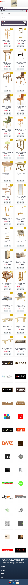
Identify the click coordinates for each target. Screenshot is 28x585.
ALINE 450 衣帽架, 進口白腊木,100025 (21, 41)
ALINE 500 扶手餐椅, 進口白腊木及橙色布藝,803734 (21, 107)
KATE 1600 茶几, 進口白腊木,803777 (7, 327)
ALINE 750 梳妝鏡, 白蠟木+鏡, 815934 (7, 219)
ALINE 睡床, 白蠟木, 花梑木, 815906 (7, 306)
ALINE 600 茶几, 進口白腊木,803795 (21, 174)
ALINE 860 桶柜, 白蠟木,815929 (7, 262)
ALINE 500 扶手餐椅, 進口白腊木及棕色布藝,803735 (7, 107)
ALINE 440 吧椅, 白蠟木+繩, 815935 (7, 41)
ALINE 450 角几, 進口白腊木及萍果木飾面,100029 (7, 63)
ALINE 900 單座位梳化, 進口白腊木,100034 (7, 284)
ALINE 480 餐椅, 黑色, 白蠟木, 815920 (20, 63)
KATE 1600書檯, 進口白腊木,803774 (21, 327)
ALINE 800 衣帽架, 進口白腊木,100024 (7, 240)
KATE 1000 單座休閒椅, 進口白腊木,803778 (21, 306)
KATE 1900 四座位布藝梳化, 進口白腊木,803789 (20, 349)
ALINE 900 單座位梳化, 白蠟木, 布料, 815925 (21, 262)
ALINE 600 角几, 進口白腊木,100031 (7, 197)
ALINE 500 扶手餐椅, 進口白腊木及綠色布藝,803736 (7, 130)
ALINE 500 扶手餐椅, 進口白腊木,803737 (21, 85)
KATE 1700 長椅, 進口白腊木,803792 (7, 349)
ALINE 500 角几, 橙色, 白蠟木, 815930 (20, 130)
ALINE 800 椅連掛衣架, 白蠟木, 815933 (21, 219)
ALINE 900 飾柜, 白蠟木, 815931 (20, 284)
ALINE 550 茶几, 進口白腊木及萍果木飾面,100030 (7, 175)
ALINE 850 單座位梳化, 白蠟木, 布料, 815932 (21, 240)
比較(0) (7, 21)
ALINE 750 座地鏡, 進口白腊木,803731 (21, 197)
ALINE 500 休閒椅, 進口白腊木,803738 (7, 85)
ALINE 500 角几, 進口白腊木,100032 (21, 153)
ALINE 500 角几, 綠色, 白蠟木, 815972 (7, 153)
